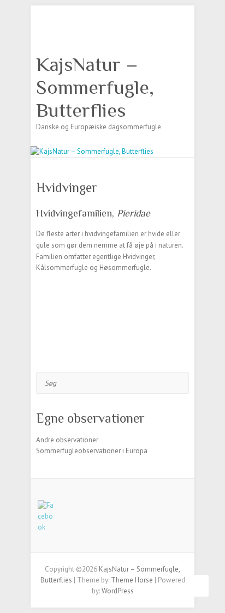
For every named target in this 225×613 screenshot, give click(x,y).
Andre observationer (67, 439)
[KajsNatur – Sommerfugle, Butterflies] (92, 151)
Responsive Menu (182, 30)
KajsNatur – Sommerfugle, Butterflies (95, 87)
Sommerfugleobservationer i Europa (91, 450)
